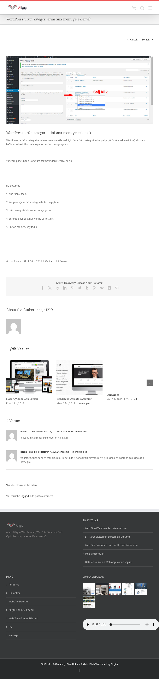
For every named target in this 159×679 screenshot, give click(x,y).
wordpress (113, 394)
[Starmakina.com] (89, 589)
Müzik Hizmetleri (94, 553)
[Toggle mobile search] (142, 8)
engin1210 (45, 310)
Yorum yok (84, 403)
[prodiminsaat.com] (102, 589)
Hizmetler (14, 593)
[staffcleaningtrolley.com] (141, 589)
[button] (9, 383)
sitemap (13, 635)
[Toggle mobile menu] (150, 8)
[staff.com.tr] (115, 589)
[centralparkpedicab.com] (89, 602)
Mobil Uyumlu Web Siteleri (22, 398)
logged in (26, 496)
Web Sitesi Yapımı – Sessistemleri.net (106, 528)
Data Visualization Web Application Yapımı (108, 562)
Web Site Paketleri (19, 601)
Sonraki (146, 39)
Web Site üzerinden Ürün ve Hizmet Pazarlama (111, 545)
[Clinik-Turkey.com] (128, 589)
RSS (11, 627)
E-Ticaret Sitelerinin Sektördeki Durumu (107, 536)
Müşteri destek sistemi (21, 610)
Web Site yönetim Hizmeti (23, 618)
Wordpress (50, 261)
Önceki (134, 39)
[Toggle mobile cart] (134, 8)
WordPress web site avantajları (74, 398)
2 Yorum (62, 261)
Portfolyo (14, 584)
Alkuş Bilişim (111, 664)
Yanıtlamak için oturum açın (72, 431)
